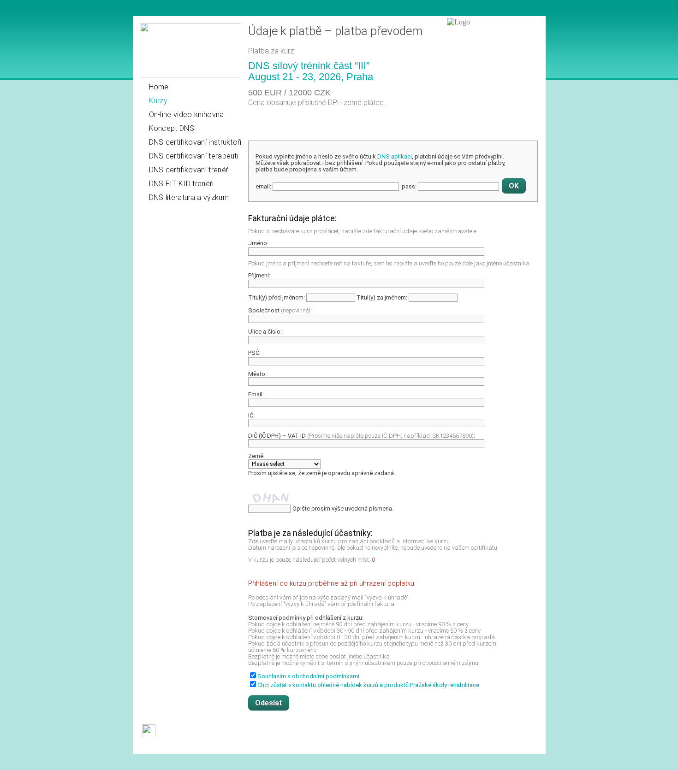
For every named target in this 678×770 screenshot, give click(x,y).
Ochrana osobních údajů (302, 747)
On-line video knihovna (186, 114)
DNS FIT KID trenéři (181, 183)
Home (159, 86)
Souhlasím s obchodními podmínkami (308, 676)
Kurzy (158, 100)
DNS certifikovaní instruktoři (195, 142)
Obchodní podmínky (168, 747)
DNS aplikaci (394, 156)
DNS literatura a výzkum (189, 197)
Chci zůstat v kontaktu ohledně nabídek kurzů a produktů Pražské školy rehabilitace (368, 685)
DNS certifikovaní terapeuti (194, 156)
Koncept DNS (172, 128)
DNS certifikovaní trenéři (189, 169)
